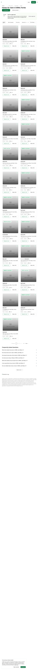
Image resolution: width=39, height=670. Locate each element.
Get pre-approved (32, 16)
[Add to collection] (17, 26)
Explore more (19, 369)
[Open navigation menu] (37, 2)
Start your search (15, 10)
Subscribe (6, 10)
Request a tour (6, 70)
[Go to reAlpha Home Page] (4, 2)
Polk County (11, 5)
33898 (21, 5)
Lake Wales (16, 5)
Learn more (16, 664)
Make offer (14, 70)
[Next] (17, 32)
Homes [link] (3, 5)
